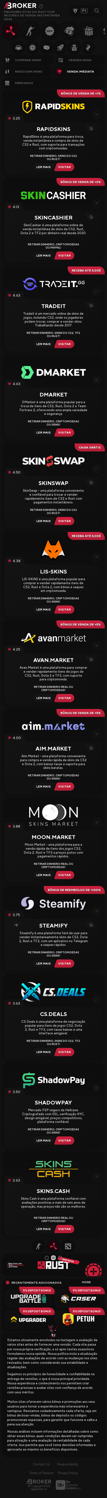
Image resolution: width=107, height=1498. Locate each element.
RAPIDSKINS (53, 129)
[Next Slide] (99, 1265)
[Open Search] (97, 10)
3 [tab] (60, 1258)
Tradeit (53, 306)
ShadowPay (53, 1102)
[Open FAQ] (41, 6)
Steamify (53, 925)
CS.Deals (53, 1014)
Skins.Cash (53, 1191)
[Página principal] (38, 1481)
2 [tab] (54, 1257)
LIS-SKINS (53, 571)
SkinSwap (53, 483)
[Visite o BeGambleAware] (68, 1485)
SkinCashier (53, 217)
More (86, 1282)
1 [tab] (47, 1258)
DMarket (53, 394)
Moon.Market (53, 837)
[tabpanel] (53, 1265)
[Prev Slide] (7, 1265)
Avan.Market (53, 660)
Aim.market (53, 748)
